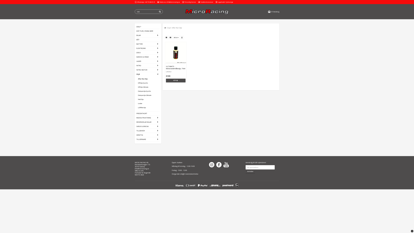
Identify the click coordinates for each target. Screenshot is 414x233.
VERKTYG (139, 135)
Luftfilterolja (142, 108)
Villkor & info (139, 171)
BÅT (137, 40)
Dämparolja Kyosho (144, 91)
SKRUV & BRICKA (142, 126)
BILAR (138, 35)
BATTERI (139, 44)
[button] (273, 11)
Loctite (140, 103)
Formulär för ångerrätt (143, 173)
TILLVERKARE (141, 139)
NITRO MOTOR (141, 70)
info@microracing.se (142, 169)
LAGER (138, 61)
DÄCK (138, 53)
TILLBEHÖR (140, 131)
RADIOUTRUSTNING (143, 118)
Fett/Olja (140, 99)
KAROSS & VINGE (142, 57)
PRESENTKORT (141, 113)
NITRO (138, 66)
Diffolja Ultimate (143, 87)
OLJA (138, 74)
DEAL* (138, 27)
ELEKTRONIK (141, 48)
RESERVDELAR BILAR (143, 122)
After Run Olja (143, 79)
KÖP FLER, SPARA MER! (144, 31)
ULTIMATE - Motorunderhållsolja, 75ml (175, 67)
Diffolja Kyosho (143, 83)
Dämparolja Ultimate (144, 95)
